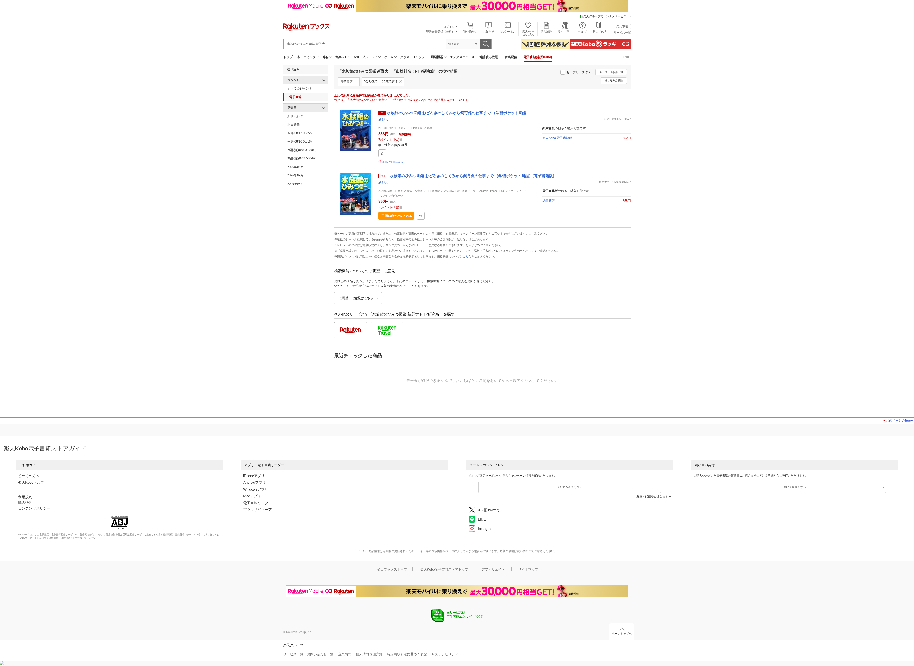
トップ (288, 57)
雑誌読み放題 (488, 57)
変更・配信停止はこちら (652, 496)
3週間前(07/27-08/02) (301, 158)
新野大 (383, 119)
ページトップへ (622, 633)
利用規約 (25, 497)
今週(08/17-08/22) (299, 133)
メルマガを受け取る (569, 487)
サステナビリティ (445, 654)
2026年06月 (295, 184)
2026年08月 (295, 167)
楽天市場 (622, 26)
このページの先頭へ (900, 420)
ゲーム (388, 57)
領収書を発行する (794, 487)
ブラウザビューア (257, 510)
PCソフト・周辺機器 (428, 57)
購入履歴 (546, 31)
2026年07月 (295, 175)
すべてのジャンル (299, 88)
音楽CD (340, 57)
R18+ (627, 57)
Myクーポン (508, 31)
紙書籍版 (548, 200)
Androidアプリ (254, 482)
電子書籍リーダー (257, 503)
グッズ (404, 57)
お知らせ (488, 31)
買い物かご (470, 31)
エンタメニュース (462, 57)
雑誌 (326, 57)
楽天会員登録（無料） (440, 31)
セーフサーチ (575, 72)
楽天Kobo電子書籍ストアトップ (444, 569)
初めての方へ (29, 476)
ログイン (449, 27)
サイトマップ (528, 569)
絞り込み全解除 (614, 80)
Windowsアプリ (255, 489)
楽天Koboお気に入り (528, 33)
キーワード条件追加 (611, 72)
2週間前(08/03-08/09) (301, 150)
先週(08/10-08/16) (299, 141)
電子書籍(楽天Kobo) (538, 57)
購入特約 (25, 503)
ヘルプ (582, 31)
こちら (467, 256)
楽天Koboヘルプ (31, 482)
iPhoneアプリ (254, 476)
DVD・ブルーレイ (365, 57)
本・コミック (306, 57)
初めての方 (600, 31)
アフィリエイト (493, 569)
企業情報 (344, 654)
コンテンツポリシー (34, 508)
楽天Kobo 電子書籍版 (557, 138)
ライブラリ (565, 31)
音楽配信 (511, 57)
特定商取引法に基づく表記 (407, 654)
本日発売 (293, 124)
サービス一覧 (622, 32)
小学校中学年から (392, 161)
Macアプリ (252, 496)
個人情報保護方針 (369, 654)
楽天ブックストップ (392, 569)
